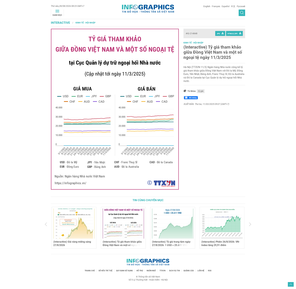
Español (225, 6)
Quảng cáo (188, 271)
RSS (209, 271)
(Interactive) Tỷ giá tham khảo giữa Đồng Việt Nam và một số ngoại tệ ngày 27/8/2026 (122, 245)
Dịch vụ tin (174, 271)
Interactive (60, 23)
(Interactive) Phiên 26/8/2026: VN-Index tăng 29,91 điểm (220, 243)
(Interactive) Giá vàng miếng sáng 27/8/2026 (72, 243)
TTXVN (162, 271)
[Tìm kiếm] (242, 13)
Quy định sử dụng (124, 271)
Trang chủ (90, 271)
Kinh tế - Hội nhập (85, 22)
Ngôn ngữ (151, 271)
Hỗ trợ (139, 271)
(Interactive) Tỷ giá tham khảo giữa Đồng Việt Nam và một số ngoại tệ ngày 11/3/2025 (212, 52)
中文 (233, 6)
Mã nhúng (193, 98)
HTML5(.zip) (233, 34)
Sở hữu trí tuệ (105, 271)
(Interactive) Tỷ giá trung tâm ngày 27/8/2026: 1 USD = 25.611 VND (171, 243)
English (206, 6)
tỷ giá (200, 91)
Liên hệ (200, 271)
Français (216, 6)
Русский (241, 6)
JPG (218, 34)
